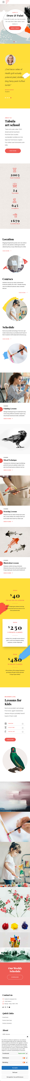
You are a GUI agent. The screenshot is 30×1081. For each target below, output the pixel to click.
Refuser (15, 1072)
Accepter (15, 1068)
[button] (27, 1037)
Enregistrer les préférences (15, 1077)
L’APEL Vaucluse (6, 1034)
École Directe (5, 1017)
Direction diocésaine (7, 1023)
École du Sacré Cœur (7, 1020)
